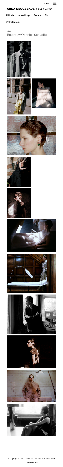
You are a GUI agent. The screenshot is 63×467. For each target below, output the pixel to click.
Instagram (14, 22)
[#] (12, 31)
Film (47, 15)
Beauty (37, 15)
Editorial (10, 15)
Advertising (24, 15)
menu (47, 3)
